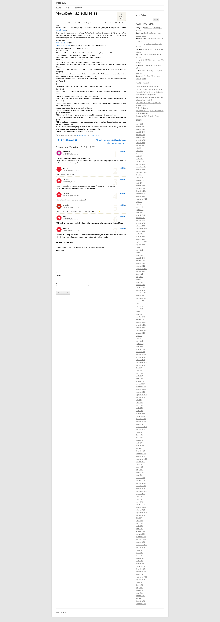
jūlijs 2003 (139, 550)
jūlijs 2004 (139, 518)
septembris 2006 (141, 459)
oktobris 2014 (140, 226)
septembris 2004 (141, 512)
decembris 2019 (141, 129)
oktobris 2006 (140, 456)
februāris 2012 (140, 285)
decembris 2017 (141, 137)
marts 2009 (139, 379)
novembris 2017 (141, 140)
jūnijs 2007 (139, 435)
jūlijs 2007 (139, 432)
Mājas (58, 8)
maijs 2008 (139, 405)
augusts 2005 (140, 494)
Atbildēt (122, 152)
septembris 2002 (141, 577)
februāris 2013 (140, 258)
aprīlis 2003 (139, 558)
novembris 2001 (141, 604)
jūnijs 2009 (139, 370)
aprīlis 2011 (139, 312)
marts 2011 (139, 314)
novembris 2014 (141, 223)
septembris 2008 (141, 395)
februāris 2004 (140, 531)
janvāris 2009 (140, 384)
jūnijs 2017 (139, 151)
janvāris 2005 (140, 504)
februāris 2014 (140, 236)
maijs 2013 (139, 250)
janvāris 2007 (140, 448)
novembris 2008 (141, 389)
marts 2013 (139, 255)
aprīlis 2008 (139, 408)
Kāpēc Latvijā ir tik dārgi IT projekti (147, 86)
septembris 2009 (141, 362)
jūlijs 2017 (139, 148)
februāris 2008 (140, 413)
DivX (77, 23)
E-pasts (59, 284)
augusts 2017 (140, 145)
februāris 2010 (140, 349)
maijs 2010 (139, 341)
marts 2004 (139, 529)
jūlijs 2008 (139, 400)
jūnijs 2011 (139, 306)
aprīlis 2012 (139, 279)
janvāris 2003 (140, 566)
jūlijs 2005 (139, 496)
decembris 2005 (141, 483)
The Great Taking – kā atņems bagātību (149, 89)
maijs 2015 (139, 207)
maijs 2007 (139, 437)
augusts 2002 (140, 579)
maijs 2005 (139, 502)
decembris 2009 (141, 354)
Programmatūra (82, 135)
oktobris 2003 (140, 542)
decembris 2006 (141, 451)
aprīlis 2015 (139, 210)
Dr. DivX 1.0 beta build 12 (66, 140)
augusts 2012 (140, 271)
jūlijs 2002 (139, 582)
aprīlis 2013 (139, 253)
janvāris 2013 (140, 261)
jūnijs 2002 (139, 585)
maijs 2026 (139, 124)
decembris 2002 (141, 569)
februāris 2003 (140, 563)
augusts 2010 (140, 333)
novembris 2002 (141, 571)
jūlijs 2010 (139, 336)
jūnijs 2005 (139, 499)
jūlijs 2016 (139, 175)
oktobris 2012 (140, 266)
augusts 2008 (140, 397)
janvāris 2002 (140, 598)
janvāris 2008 (140, 416)
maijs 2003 (139, 555)
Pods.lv (61, 3)
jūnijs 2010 (139, 338)
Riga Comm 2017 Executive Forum (147, 116)
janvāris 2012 (140, 287)
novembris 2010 (141, 325)
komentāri (121, 15)
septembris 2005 (141, 491)
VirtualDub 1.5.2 (62, 43)
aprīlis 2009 (139, 376)
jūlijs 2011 (139, 303)
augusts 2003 (140, 547)
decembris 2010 (141, 322)
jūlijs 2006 (139, 464)
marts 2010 (139, 346)
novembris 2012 (141, 263)
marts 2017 (139, 159)
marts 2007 (139, 443)
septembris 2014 (141, 228)
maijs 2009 (139, 373)
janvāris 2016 (140, 188)
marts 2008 (139, 411)
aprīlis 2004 (139, 526)
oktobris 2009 (140, 360)
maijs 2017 (139, 153)
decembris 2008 (141, 387)
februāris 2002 (140, 596)
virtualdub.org (61, 30)
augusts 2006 (140, 462)
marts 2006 (139, 475)
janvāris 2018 (140, 135)
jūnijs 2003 (139, 553)
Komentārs (60, 250)
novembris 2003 (141, 539)
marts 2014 (139, 234)
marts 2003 (139, 561)
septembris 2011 (141, 298)
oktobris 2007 (140, 424)
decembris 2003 (141, 537)
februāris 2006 (140, 478)
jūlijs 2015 (139, 202)
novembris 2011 (141, 293)
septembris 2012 (141, 269)
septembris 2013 (141, 242)
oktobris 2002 (140, 574)
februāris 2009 (140, 381)
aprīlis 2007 (139, 440)
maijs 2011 (139, 309)
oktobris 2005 (140, 488)
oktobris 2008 (140, 392)
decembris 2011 (141, 290)
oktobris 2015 (140, 196)
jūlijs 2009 (139, 368)
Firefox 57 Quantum (142, 108)
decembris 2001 (141, 601)
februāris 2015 (140, 215)
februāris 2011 (140, 317)
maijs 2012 (139, 277)
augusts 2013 (140, 245)
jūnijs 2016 (139, 178)
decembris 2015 (141, 191)
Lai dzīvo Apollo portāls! (144, 100)
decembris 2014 (141, 220)
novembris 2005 (141, 486)
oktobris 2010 (140, 328)
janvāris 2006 (140, 480)
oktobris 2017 (140, 143)
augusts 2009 (140, 365)
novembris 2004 (141, 507)
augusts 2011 (140, 301)
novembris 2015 (141, 194)
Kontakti (78, 8)
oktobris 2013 (140, 239)
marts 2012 (139, 282)
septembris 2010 (141, 330)
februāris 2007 (140, 445)
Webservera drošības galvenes (146, 94)
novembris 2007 (141, 421)
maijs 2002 (139, 588)
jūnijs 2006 (139, 467)
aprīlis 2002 (139, 590)
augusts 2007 (140, 429)
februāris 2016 (140, 186)
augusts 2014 (140, 231)
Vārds (58, 275)
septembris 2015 (141, 199)
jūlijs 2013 (139, 247)
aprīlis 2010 (139, 344)
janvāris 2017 (140, 161)
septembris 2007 (141, 427)
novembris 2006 (141, 454)
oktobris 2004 (140, 510)
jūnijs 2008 (139, 403)
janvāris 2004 (140, 534)
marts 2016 (139, 183)
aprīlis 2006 (139, 472)
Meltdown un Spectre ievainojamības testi (150, 97)
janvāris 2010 (140, 352)
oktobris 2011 (140, 295)
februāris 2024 (140, 127)
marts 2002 (139, 593)
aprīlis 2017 (139, 156)
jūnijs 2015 (139, 204)
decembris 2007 (141, 419)
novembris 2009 (141, 357)
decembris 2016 (141, 164)
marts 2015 (139, 212)
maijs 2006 (139, 470)
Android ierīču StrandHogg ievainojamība (149, 92)
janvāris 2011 (140, 320)
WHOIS (68, 8)
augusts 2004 (140, 515)
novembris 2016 (141, 167)
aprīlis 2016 (139, 180)
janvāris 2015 (140, 218)
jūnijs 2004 (139, 521)
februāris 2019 (140, 132)
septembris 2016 (141, 172)
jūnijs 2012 (139, 274)
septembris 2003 (141, 545)
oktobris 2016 (140, 169)
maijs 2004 (139, 523)
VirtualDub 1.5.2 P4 (63, 45)
